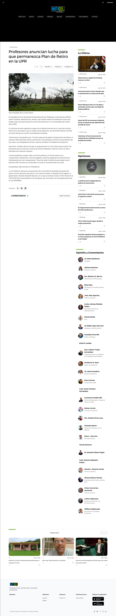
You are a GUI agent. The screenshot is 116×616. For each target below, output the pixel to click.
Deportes (59, 16)
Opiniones (50, 16)
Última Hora (22, 16)
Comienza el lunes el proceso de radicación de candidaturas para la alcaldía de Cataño (90, 138)
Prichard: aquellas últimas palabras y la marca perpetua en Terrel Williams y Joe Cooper (91, 237)
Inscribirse (110, 2)
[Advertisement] (58, 31)
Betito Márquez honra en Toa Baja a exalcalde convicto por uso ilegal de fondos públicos (91, 107)
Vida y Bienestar (83, 16)
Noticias (31, 16)
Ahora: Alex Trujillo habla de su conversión (20, 560)
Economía (40, 16)
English (45, 600)
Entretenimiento (70, 16)
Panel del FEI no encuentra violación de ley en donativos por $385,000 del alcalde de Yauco (91, 122)
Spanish (45, 598)
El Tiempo (94, 16)
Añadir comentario (64, 195)
